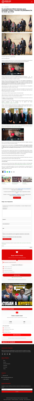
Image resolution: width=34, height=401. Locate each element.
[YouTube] (10, 354)
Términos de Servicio (15, 399)
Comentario (5, 208)
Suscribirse (17, 391)
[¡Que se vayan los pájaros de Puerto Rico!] (6, 179)
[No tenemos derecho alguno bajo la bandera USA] (17, 179)
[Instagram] (7, 354)
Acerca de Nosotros (27, 399)
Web (3, 228)
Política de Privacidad (7, 399)
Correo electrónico (6, 223)
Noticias (4, 362)
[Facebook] (2, 354)
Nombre (4, 219)
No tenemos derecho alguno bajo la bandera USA (16, 183)
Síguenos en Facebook (8, 342)
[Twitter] (5, 354)
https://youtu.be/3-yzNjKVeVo (17, 126)
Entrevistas (5, 367)
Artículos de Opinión (6, 363)
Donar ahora (17, 275)
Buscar (3, 245)
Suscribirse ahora (17, 334)
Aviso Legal (21, 399)
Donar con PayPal (17, 197)
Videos (4, 368)
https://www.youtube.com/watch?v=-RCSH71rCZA (10, 102)
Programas (5, 365)
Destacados (7, 6)
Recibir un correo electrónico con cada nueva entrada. (12, 236)
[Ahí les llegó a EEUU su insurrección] (27, 179)
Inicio (2, 6)
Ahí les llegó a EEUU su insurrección (25, 183)
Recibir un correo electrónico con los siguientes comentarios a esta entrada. (16, 233)
